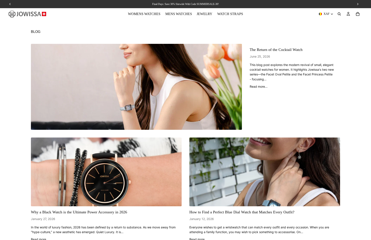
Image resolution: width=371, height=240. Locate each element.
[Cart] (357, 14)
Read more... (259, 86)
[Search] (339, 14)
